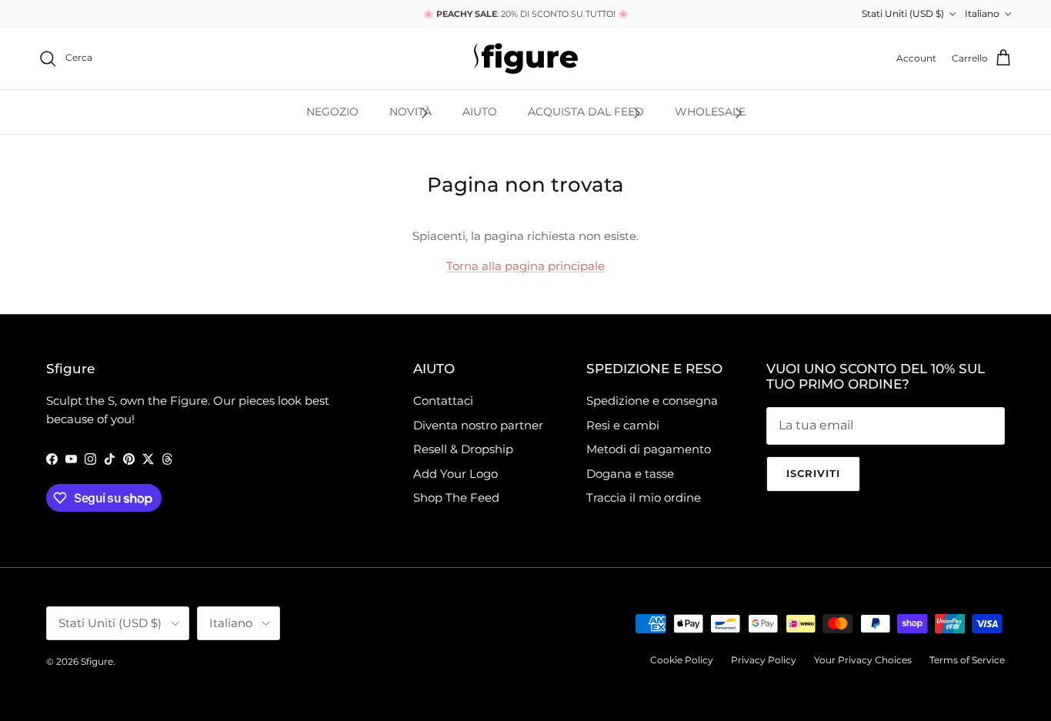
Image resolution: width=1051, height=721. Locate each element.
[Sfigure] (526, 58)
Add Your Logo (455, 473)
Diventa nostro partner (478, 425)
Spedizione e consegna (652, 400)
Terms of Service (967, 660)
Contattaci (443, 400)
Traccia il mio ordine (643, 497)
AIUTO (479, 111)
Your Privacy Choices (863, 660)
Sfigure (97, 661)
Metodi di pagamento (648, 449)
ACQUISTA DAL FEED (586, 111)
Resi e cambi (622, 425)
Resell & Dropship (463, 449)
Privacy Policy (763, 660)
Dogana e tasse (630, 473)
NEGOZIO (332, 111)
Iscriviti (813, 473)
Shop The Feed (456, 497)
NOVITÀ (410, 111)
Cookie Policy (681, 660)
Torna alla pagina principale (525, 266)
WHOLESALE (710, 111)
